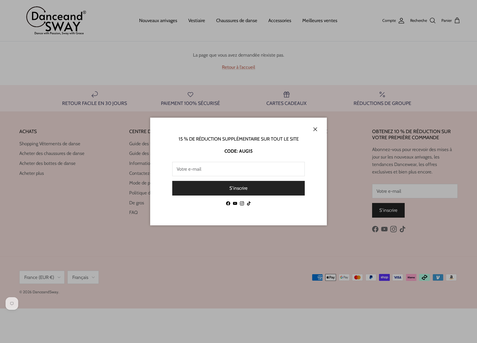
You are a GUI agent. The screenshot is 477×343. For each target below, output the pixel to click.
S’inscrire (238, 188)
